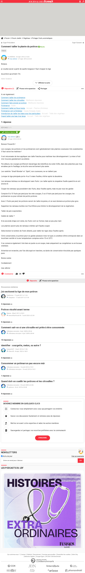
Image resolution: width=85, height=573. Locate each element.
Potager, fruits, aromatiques (42, 38)
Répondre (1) (9, 88)
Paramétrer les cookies (64, 554)
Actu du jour (7, 456)
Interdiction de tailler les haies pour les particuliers (20, 114)
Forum (7, 38)
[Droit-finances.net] (73, 566)
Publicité (29, 554)
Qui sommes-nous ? (13, 554)
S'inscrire (42, 438)
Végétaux (26, 38)
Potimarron (5, 106)
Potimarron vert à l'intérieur (11, 111)
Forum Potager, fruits (32, 111)
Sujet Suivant (77, 43)
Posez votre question (27, 88)
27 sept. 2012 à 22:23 (25, 59)
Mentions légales (29, 556)
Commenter (8, 274)
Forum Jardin (16, 38)
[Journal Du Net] (32, 566)
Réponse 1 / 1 (6, 127)
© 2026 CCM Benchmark (53, 556)
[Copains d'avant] (11, 570)
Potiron (4, 50)
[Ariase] (52, 570)
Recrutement (37, 554)
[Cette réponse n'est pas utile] (23, 274)
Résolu (42, 47)
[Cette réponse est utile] (16, 274)
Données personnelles (48, 554)
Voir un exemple (77, 456)
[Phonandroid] (73, 570)
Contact (23, 554)
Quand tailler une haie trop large (13, 116)
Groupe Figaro (40, 556)
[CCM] (11, 566)
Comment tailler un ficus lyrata (13, 108)
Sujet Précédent (9, 43)
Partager (44, 88)
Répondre (33, 281)
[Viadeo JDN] (32, 570)
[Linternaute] (52, 566)
